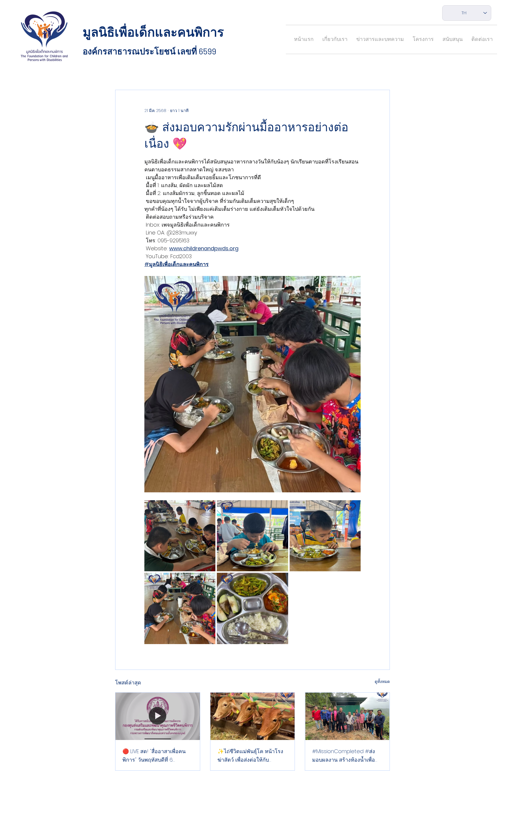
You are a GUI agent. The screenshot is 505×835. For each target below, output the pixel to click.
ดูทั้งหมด (382, 681)
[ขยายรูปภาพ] (179, 535)
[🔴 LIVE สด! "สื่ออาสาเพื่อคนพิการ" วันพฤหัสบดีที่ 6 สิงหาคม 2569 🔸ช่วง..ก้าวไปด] (157, 716)
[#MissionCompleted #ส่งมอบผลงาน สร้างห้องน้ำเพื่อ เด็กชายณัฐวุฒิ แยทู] (347, 716)
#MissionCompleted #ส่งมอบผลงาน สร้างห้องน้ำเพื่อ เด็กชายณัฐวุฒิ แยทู (343, 756)
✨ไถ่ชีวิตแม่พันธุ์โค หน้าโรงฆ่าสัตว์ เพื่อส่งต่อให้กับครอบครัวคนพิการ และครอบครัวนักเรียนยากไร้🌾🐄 (251, 756)
